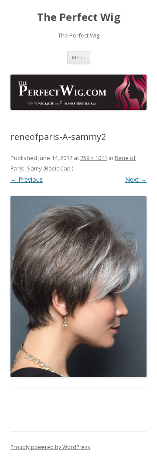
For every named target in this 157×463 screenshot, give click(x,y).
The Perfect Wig (78, 17)
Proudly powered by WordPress (50, 447)
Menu (78, 57)
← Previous (26, 179)
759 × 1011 (93, 158)
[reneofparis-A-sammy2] (78, 287)
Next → (136, 179)
